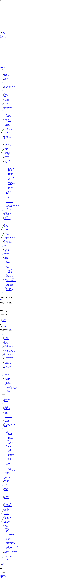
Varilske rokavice (8, 283)
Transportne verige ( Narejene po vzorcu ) (12, 122)
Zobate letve (7, 127)
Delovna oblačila (8, 532)
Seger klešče (9, 449)
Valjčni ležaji (6, 76)
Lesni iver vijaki (6, 163)
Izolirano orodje (8, 453)
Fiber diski (5, 146)
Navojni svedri (6, 479)
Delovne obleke (6, 267)
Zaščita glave (6, 257)
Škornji (7, 555)
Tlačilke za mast (6, 243)
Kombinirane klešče (10, 181)
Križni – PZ (9, 458)
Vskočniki (5, 94)
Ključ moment (10, 174)
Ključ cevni (9, 436)
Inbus (8, 196)
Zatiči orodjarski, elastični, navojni (9, 160)
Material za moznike (7, 95)
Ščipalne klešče (10, 182)
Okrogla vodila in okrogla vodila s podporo (10, 86)
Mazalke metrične (6, 244)
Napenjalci (7, 124)
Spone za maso (6, 135)
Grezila (5, 217)
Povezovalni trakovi (7, 226)
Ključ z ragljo (10, 170)
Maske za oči (8, 262)
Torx (8, 197)
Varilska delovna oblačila (9, 276)
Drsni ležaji (5, 79)
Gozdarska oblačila (8, 275)
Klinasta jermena (8, 114)
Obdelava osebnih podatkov (6, 327)
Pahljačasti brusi (6, 411)
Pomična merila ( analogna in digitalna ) (13, 205)
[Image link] (2, 308)
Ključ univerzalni (10, 173)
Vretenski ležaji (6, 73)
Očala (7, 261)
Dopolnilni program (7, 125)
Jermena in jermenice (7, 113)
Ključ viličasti (10, 169)
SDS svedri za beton (7, 214)
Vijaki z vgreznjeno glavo (7, 419)
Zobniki (7, 128)
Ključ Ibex (9, 171)
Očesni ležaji (6, 80)
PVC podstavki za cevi (7, 366)
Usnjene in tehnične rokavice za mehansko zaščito (13, 546)
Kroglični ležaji (6, 72)
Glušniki (7, 259)
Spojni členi (9, 121)
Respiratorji (7, 264)
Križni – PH (9, 194)
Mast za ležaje (6, 239)
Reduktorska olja (6, 250)
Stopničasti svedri (6, 480)
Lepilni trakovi (6, 225)
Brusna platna (6, 148)
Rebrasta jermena (8, 381)
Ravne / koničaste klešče (11, 183)
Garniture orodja (6, 472)
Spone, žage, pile (8, 471)
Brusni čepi (5, 147)
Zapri (1, 299)
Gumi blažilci (6, 103)
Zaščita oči (5, 260)
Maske (7, 265)
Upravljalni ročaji (6, 99)
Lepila (5, 495)
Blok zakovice (6, 162)
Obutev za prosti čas (9, 291)
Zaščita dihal (6, 528)
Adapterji (9, 179)
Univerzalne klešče (10, 187)
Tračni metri (9, 203)
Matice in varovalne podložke (8, 81)
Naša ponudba (4, 321)
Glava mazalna (6, 508)
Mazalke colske (6, 245)
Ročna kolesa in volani (7, 98)
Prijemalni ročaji (6, 365)
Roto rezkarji (6, 216)
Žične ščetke (6, 149)
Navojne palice (6, 423)
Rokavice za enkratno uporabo (10, 550)
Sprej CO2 (5, 138)
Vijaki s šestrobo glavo (7, 153)
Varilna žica (5, 133)
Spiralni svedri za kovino (7, 213)
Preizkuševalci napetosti (11, 454)
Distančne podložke (7, 361)
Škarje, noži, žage (8, 192)
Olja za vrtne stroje (6, 253)
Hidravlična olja (6, 249)
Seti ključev (9, 175)
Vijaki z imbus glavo (7, 154)
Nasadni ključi (10, 176)
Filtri (6, 266)
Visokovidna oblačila (9, 541)
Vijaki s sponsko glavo (7, 156)
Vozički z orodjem (8, 209)
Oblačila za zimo (8, 274)
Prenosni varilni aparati (7, 137)
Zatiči (5, 96)
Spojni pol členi (10, 386)
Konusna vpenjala (6, 97)
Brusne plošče (6, 142)
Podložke (5, 158)
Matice (5, 157)
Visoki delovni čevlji (9, 290)
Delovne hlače (10, 533)
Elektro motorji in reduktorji (8, 129)
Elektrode (5, 398)
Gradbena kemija (6, 234)
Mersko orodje (8, 467)
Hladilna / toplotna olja (7, 252)
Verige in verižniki (6, 119)
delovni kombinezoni (11, 271)
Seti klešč (9, 188)
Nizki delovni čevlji (8, 288)
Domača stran (4, 319)
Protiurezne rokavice (9, 282)
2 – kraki (9, 200)
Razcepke (5, 161)
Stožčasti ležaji (6, 341)
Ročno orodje (6, 431)
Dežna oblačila (8, 273)
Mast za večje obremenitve (8, 242)
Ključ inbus (9, 172)
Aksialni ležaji (6, 78)
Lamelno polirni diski (7, 144)
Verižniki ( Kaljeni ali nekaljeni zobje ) (11, 123)
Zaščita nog (5, 287)
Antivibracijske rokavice (9, 285)
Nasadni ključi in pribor (9, 440)
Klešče (7, 445)
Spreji (5, 232)
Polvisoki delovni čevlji (9, 289)
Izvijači (7, 193)
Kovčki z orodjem (8, 208)
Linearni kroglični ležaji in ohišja (8, 85)
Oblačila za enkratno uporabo (10, 542)
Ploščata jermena (8, 116)
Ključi (7, 167)
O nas (3, 320)
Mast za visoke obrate (7, 240)
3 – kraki (9, 201)
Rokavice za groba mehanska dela (11, 281)
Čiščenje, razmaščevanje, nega (8, 230)
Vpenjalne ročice (6, 100)
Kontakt (3, 322)
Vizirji (7, 263)
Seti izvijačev (9, 463)
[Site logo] (4, 28)
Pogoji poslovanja (4, 326)
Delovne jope (10, 272)
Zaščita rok (5, 279)
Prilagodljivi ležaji (6, 75)
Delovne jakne (10, 270)
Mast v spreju (6, 238)
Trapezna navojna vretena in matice (9, 89)
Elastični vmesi (8, 391)
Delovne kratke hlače (11, 269)
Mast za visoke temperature (8, 241)
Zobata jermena (8, 115)
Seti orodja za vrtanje (7, 484)
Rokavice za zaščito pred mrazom (10, 284)
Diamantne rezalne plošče (7, 145)
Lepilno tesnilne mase (7, 231)
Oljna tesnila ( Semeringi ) (8, 107)
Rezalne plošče (6, 406)
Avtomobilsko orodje (9, 206)
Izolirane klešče (10, 190)
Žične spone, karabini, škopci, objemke (9, 159)
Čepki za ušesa (8, 524)
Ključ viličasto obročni (11, 168)
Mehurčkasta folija (6, 224)
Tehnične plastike (6, 102)
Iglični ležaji (6, 77)
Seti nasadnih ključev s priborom (12, 444)
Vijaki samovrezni (6, 155)
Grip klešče (9, 186)
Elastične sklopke (8, 390)
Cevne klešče (9, 185)
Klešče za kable (10, 184)
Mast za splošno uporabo (7, 503)
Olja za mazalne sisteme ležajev (8, 516)
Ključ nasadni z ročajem (11, 462)
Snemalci (7, 199)
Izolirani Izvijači (10, 191)
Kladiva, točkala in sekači (9, 202)
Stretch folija (6, 223)
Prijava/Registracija (5, 566)
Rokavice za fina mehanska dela (10, 280)
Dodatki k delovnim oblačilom (10, 278)
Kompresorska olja (6, 251)
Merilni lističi (9, 204)
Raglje (9, 178)
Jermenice (7, 382)
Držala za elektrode (7, 134)
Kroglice (5, 93)
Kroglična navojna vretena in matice (9, 353)
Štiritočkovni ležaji (6, 74)
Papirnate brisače (6, 233)
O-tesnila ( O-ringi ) (7, 373)
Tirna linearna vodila (7, 87)
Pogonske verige (8, 120)
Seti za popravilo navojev (7, 219)
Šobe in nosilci (6, 136)
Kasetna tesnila (6, 108)
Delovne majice (10, 537)
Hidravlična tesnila (6, 374)
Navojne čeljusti (6, 218)
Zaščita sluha (6, 258)
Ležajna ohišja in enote (7, 345)
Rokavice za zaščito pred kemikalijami (11, 551)
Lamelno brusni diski (7, 143)
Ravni (8, 195)
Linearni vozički (6, 88)
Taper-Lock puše (8, 118)
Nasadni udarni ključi (11, 177)
